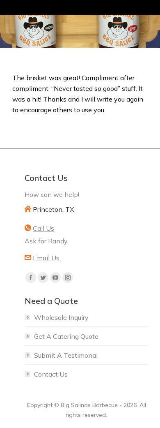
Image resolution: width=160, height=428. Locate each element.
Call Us (43, 228)
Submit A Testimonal (66, 355)
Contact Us (51, 374)
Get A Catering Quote (66, 336)
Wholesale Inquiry (61, 317)
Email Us (46, 258)
